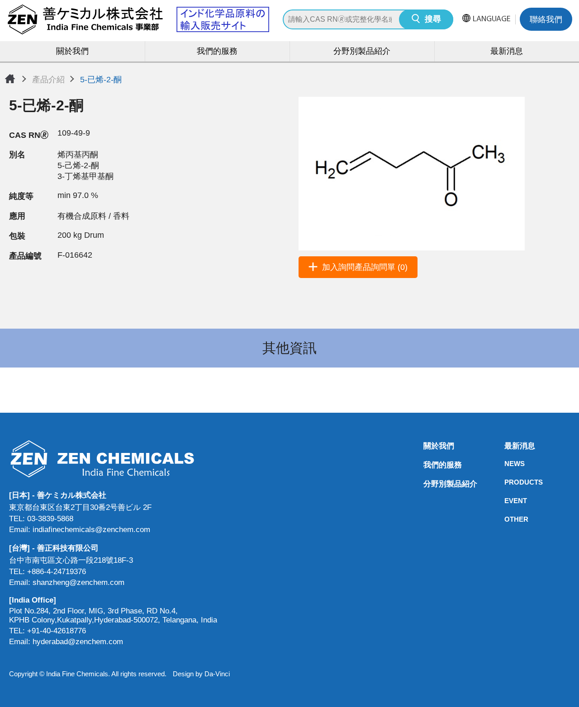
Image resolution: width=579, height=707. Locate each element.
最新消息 (506, 52)
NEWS (507, 463)
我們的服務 (217, 52)
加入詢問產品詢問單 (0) (365, 267)
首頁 (10, 78)
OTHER (507, 519)
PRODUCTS (507, 482)
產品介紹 (48, 79)
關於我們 (72, 52)
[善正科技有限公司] (113, 458)
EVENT (507, 500)
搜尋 (433, 20)
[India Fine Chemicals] (138, 19)
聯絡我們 (546, 20)
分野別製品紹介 (361, 52)
